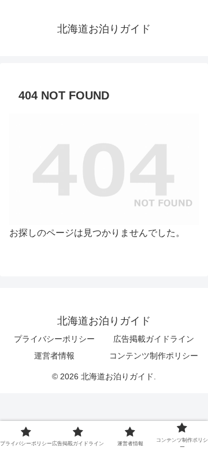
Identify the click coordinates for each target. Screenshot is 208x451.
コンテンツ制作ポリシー (153, 355)
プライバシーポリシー (54, 338)
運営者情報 (54, 355)
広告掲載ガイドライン (153, 338)
